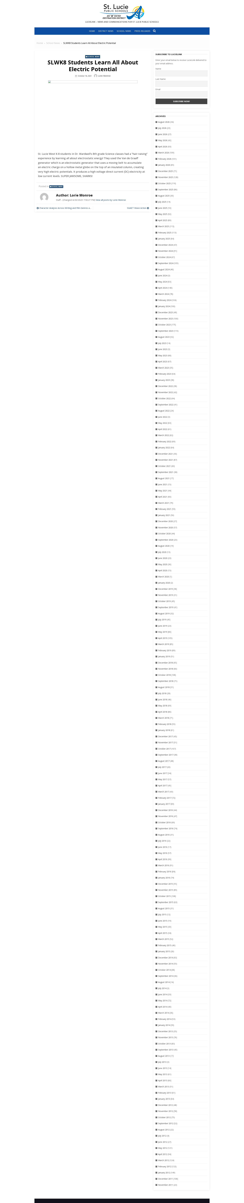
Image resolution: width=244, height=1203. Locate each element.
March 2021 (163, 503)
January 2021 (164, 515)
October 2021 (164, 466)
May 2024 (162, 281)
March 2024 (163, 294)
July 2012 (162, 1135)
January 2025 (164, 238)
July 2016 (162, 840)
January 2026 (164, 165)
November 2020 (165, 527)
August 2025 (164, 195)
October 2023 (164, 324)
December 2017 (165, 736)
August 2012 (164, 1129)
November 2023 (165, 318)
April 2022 (162, 429)
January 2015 (164, 951)
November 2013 (165, 1037)
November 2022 (165, 392)
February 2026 (164, 158)
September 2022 (165, 404)
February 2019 (164, 650)
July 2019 (162, 619)
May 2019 (162, 632)
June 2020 (162, 558)
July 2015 (162, 914)
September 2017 (165, 754)
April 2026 (162, 146)
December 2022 (165, 386)
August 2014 (164, 982)
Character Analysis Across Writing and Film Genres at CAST (65, 208)
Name (158, 68)
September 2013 (165, 1049)
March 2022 (163, 435)
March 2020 (163, 576)
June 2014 (162, 994)
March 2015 (163, 939)
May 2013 (162, 1074)
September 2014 (165, 976)
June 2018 (162, 699)
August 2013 (164, 1056)
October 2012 (164, 1117)
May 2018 (162, 705)
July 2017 (162, 767)
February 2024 (164, 300)
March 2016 (163, 865)
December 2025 (165, 171)
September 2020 (165, 539)
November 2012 (165, 1111)
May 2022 (162, 423)
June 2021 (162, 484)
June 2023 (162, 349)
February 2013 (164, 1092)
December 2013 (165, 1031)
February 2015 (164, 945)
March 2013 (163, 1086)
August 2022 (164, 410)
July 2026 (162, 128)
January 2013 (164, 1098)
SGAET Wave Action (136, 208)
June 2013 (162, 1068)
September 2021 (165, 472)
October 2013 (164, 1043)
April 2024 (162, 287)
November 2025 (165, 177)
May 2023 (162, 355)
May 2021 (162, 490)
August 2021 (164, 478)
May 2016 (162, 853)
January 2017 (164, 804)
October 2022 (164, 398)
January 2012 (164, 1172)
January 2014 (164, 1025)
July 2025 (162, 201)
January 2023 (164, 380)
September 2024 (165, 263)
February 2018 (164, 724)
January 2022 (164, 447)
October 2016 (164, 822)
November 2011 (165, 1185)
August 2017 (164, 761)
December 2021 (165, 453)
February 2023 (164, 373)
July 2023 (162, 343)
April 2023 (162, 361)
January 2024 (164, 306)
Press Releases (142, 31)
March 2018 (163, 718)
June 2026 (162, 134)
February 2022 (164, 441)
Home (92, 31)
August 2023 (164, 337)
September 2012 (165, 1123)
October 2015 (164, 896)
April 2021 (162, 496)
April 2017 (162, 785)
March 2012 (163, 1160)
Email (157, 89)
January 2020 (164, 582)
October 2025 (164, 183)
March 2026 (163, 152)
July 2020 (162, 552)
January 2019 (164, 656)
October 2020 (164, 533)
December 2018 (165, 662)
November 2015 (165, 890)
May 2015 (162, 926)
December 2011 (165, 1178)
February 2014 (164, 1019)
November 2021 (165, 459)
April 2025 (162, 220)
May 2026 (162, 140)
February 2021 (164, 509)
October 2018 (164, 675)
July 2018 (162, 693)
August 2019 (164, 613)
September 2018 (165, 681)
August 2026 (164, 122)
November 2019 (165, 595)
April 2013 (162, 1080)
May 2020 (162, 564)
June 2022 (162, 417)
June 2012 (162, 1142)
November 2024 (165, 251)
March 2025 (163, 226)
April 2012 (162, 1154)
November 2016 (165, 816)
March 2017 (163, 791)
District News (105, 31)
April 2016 (162, 859)
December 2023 (165, 312)
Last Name (160, 79)
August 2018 (164, 687)
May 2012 (162, 1148)
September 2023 (165, 331)
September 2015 (165, 902)
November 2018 (165, 668)
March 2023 (163, 367)
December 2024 (165, 245)
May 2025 (162, 214)
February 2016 (164, 871)
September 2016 (165, 828)
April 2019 (162, 638)
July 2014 (162, 988)
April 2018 (162, 711)
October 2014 (164, 970)
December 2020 (165, 521)
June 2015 (162, 920)
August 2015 (164, 908)
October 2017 (164, 748)
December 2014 (165, 957)
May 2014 (162, 1000)
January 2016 (164, 877)
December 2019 (165, 589)
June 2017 (162, 773)
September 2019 (165, 607)
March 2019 (163, 644)
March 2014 (163, 1012)
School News (124, 31)
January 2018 (164, 730)
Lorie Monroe (104, 75)
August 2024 (164, 269)
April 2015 (162, 933)
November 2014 (165, 963)
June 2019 (162, 625)
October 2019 (164, 601)
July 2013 (162, 1062)
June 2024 (162, 275)
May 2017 (162, 779)
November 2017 (165, 742)
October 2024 (164, 257)
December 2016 (165, 810)
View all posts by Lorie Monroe (111, 199)
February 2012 (164, 1166)
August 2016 (164, 834)
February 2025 (164, 232)
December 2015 (165, 884)
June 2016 (162, 847)
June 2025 (162, 208)
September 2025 (165, 189)
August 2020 (164, 546)
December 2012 (165, 1105)
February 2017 (164, 797)
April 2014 (162, 1006)
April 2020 (162, 570)
